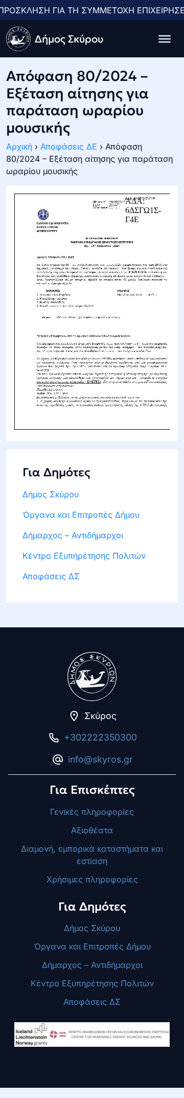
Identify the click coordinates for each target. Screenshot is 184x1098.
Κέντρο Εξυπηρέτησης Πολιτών (84, 556)
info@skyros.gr (100, 759)
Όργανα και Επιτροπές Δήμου (81, 515)
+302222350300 (100, 737)
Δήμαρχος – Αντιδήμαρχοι (72, 535)
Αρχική (19, 146)
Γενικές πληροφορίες (92, 812)
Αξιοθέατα (92, 830)
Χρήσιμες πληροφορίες (92, 879)
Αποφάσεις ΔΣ (51, 576)
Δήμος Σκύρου (50, 494)
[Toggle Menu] (164, 39)
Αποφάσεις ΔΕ (68, 146)
